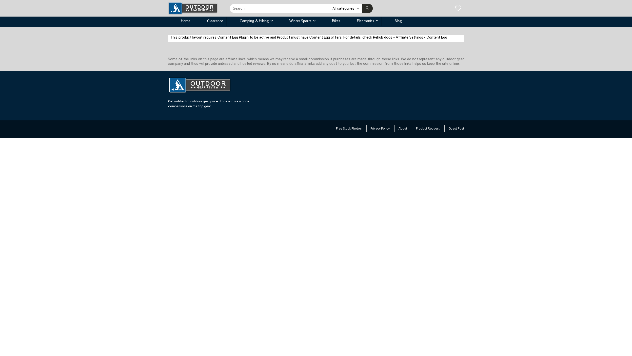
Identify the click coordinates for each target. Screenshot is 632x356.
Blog (398, 20)
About (402, 128)
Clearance (215, 20)
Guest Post (456, 128)
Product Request (428, 128)
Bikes (336, 20)
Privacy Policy (380, 128)
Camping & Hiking (254, 20)
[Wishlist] (458, 8)
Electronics (365, 20)
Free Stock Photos (349, 128)
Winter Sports (300, 20)
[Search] (367, 8)
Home (186, 20)
